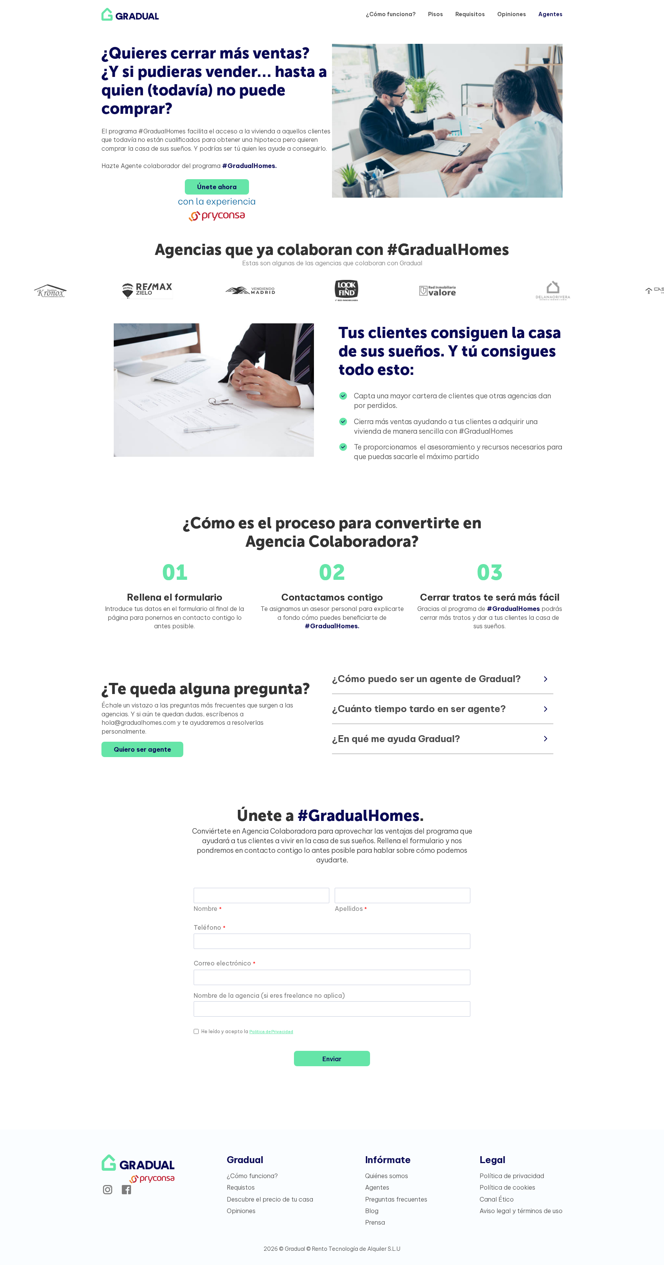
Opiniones (511, 14)
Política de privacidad (512, 1176)
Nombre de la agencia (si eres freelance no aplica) (269, 995)
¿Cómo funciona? (391, 14)
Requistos (241, 1187)
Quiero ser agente (142, 749)
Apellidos (351, 908)
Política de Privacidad (271, 1031)
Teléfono (210, 927)
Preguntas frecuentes (396, 1199)
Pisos (435, 14)
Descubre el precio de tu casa (270, 1199)
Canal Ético (497, 1199)
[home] (130, 14)
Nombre (208, 908)
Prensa (375, 1222)
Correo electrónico (225, 963)
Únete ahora (217, 187)
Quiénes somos (386, 1176)
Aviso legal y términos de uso (521, 1211)
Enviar (332, 1059)
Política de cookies (507, 1187)
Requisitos (470, 14)
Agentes (550, 14)
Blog (371, 1211)
